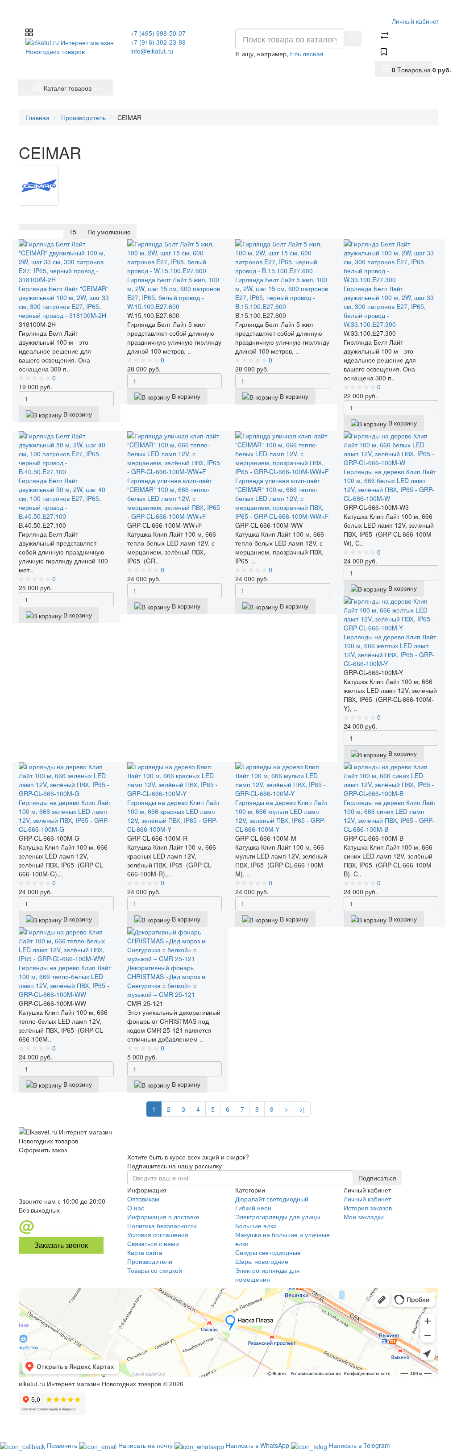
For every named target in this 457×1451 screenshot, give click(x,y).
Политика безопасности (162, 1225)
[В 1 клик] (33, 267)
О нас (135, 1207)
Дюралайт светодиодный (271, 1198)
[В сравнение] (40, 299)
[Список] (24, 227)
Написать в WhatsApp (258, 1445)
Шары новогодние (261, 1261)
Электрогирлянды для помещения (267, 1275)
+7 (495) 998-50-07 (158, 33)
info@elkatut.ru (151, 50)
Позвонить (63, 1445)
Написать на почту (146, 1445)
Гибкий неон (253, 1207)
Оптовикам (143, 1198)
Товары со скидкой (154, 1270)
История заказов (368, 1207)
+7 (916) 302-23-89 (158, 42)
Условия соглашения (157, 1234)
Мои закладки (364, 1216)
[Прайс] (58, 227)
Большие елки (256, 1225)
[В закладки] (37, 283)
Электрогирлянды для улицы (277, 1216)
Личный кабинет (367, 1198)
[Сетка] (36, 227)
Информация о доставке (163, 1216)
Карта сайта (144, 1252)
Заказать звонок (61, 1245)
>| (302, 1109)
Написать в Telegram (359, 1445)
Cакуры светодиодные (268, 1252)
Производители (149, 1261)
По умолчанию (109, 231)
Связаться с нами (153, 1243)
